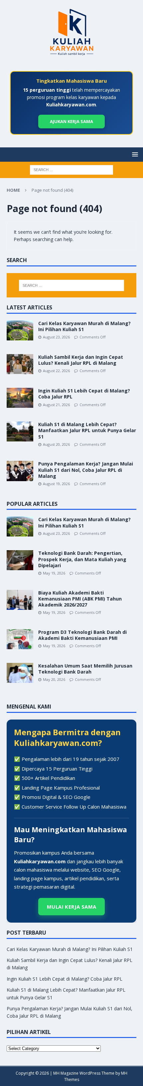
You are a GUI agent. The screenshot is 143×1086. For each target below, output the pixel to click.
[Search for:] (71, 169)
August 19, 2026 (56, 483)
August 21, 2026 (56, 404)
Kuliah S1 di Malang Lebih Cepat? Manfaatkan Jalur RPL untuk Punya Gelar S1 (87, 430)
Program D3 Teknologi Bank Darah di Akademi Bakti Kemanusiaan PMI (82, 635)
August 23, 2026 (56, 336)
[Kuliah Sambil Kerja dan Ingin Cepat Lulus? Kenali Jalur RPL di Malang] (20, 364)
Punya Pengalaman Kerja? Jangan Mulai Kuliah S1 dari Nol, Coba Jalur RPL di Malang (85, 469)
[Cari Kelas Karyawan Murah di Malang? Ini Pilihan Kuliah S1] (20, 330)
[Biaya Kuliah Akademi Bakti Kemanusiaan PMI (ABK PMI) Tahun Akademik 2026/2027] (20, 600)
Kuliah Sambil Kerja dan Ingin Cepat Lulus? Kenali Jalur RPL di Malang (80, 360)
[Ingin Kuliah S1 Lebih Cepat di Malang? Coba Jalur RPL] (20, 398)
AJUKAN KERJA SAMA (71, 121)
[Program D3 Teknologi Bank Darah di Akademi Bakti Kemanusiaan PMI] (20, 639)
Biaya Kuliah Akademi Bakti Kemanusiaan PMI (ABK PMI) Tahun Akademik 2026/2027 (80, 599)
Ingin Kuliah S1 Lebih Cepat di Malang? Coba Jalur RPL (84, 393)
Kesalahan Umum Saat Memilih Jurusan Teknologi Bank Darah (85, 669)
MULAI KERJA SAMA (71, 906)
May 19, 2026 (54, 573)
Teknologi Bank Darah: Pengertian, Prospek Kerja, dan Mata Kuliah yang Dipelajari (82, 559)
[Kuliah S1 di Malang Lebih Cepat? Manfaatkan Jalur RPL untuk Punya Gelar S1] (20, 431)
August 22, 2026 (56, 370)
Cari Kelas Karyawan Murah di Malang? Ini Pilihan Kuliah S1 (84, 326)
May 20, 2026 (54, 679)
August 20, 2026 (56, 444)
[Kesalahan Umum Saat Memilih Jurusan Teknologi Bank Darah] (20, 673)
